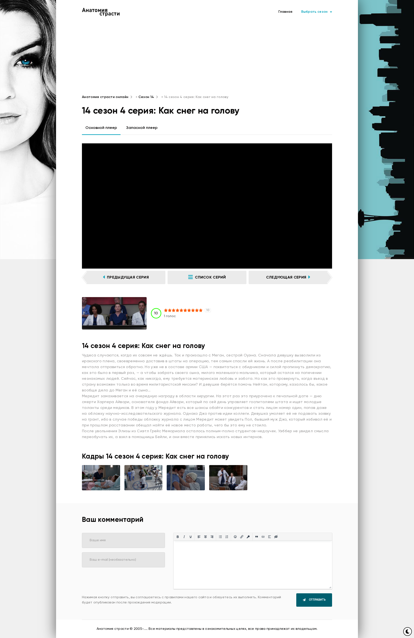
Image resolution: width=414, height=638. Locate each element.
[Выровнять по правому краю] (212, 537)
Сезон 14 (146, 97)
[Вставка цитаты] (256, 537)
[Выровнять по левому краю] (199, 537)
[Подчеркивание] (190, 537)
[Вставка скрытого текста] (276, 537)
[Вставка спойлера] (269, 537)
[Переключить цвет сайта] (407, 631)
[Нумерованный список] (227, 537)
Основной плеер (101, 128)
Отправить (317, 599)
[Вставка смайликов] (235, 537)
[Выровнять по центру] (205, 537)
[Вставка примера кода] (263, 537)
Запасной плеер (142, 128)
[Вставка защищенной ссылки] (248, 537)
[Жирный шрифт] (177, 537)
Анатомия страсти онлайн (105, 97)
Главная (285, 12)
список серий (210, 277)
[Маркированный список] (220, 537)
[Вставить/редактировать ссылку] (241, 537)
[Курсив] (184, 537)
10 (201, 310)
